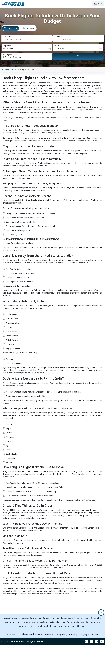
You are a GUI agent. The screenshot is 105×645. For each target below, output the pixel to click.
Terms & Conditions (43, 634)
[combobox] (23, 39)
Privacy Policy (60, 634)
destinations (14, 69)
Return (56, 45)
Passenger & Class (10, 54)
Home (4, 69)
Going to (59, 36)
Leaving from (7, 36)
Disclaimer (10, 634)
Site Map (73, 634)
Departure (7, 45)
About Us (28, 634)
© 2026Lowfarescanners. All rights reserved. (23, 641)
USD (99, 3)
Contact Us (93, 634)
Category (83, 634)
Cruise (20, 634)
